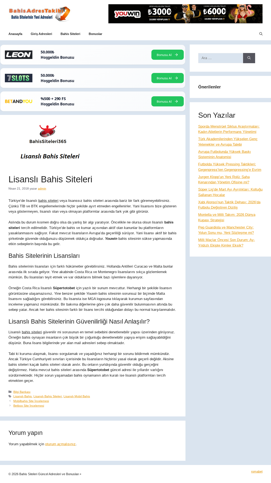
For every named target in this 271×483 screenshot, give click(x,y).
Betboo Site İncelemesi (28, 405)
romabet (257, 471)
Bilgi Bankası (21, 392)
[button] (261, 34)
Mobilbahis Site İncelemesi (31, 401)
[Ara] (249, 58)
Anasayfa (15, 34)
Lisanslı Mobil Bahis (77, 396)
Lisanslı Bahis (22, 396)
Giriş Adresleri (41, 34)
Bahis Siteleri (70, 34)
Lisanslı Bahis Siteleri (47, 396)
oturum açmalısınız (60, 444)
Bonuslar (95, 34)
